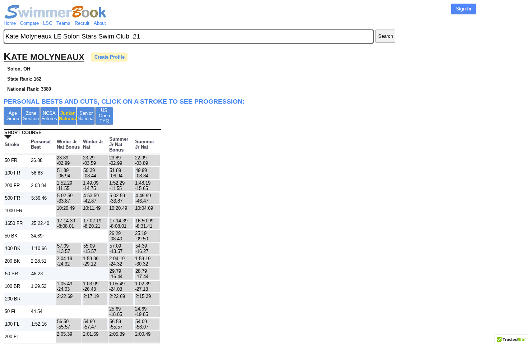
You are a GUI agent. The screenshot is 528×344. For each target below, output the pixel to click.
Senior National (86, 115)
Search (385, 36)
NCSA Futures (49, 115)
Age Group (12, 115)
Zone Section (31, 115)
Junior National (68, 115)
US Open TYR (104, 116)
